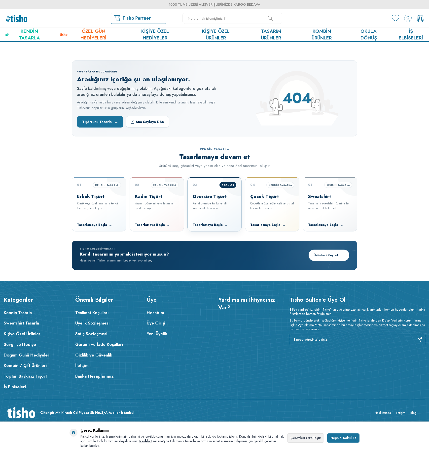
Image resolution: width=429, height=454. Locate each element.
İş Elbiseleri (411, 34)
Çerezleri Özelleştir (305, 437)
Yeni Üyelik (157, 334)
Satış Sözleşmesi (91, 334)
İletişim (82, 365)
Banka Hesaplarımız (94, 376)
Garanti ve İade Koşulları (99, 344)
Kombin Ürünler (322, 34)
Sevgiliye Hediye (20, 344)
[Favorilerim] (395, 18)
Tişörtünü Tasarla (100, 122)
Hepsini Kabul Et (343, 437)
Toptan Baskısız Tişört (25, 376)
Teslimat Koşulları (92, 313)
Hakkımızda (383, 413)
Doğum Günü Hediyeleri (27, 355)
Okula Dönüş (368, 34)
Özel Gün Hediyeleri (93, 34)
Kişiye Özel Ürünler (216, 34)
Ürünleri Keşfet (329, 255)
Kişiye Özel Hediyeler (155, 34)
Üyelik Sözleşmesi (92, 323)
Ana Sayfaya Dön (150, 121)
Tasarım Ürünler (271, 34)
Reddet (145, 441)
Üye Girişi (156, 323)
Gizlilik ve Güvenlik (93, 355)
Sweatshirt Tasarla (21, 323)
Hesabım (155, 313)
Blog (413, 413)
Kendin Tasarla (29, 34)
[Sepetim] (420, 18)
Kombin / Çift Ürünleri (25, 365)
